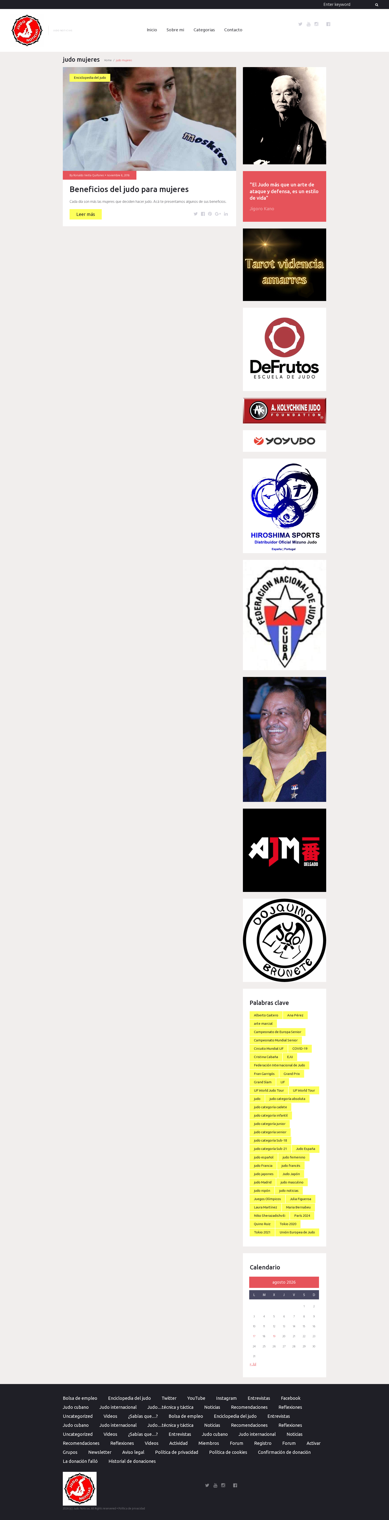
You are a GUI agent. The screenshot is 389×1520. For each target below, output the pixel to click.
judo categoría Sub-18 (270, 1140)
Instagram (226, 1398)
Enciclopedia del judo (90, 77)
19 (274, 1336)
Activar (314, 1443)
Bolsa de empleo (80, 1398)
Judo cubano (76, 1407)
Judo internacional (118, 1407)
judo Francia (263, 1165)
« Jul (253, 1364)
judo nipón (262, 1190)
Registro (262, 1443)
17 (254, 1336)
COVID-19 (300, 1048)
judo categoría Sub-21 (270, 1149)
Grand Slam (262, 1082)
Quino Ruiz (262, 1224)
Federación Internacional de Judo (279, 1065)
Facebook (291, 1398)
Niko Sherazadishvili (269, 1215)
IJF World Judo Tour (269, 1090)
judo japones (264, 1174)
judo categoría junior (269, 1124)
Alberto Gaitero (266, 1015)
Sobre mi (175, 30)
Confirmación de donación (284, 1452)
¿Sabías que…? (143, 1416)
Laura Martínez (265, 1207)
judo (257, 1099)
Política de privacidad (176, 1452)
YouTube (196, 1398)
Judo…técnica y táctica (170, 1407)
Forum (236, 1443)
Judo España (305, 1149)
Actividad (178, 1443)
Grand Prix (292, 1074)
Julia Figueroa (300, 1199)
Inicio (152, 30)
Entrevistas (259, 1398)
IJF (282, 1082)
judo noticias (289, 1190)
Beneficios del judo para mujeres (129, 189)
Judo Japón (291, 1174)
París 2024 (302, 1215)
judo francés (290, 1165)
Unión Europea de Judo (297, 1232)
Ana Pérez (295, 1015)
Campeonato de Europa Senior (277, 1032)
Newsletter (99, 1452)
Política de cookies (228, 1452)
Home (108, 60)
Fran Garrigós (264, 1074)
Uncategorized (78, 1416)
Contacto (233, 30)
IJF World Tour (304, 1090)
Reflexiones (290, 1407)
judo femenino (294, 1157)
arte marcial (263, 1023)
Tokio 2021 (262, 1232)
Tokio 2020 (288, 1224)
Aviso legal (133, 1452)
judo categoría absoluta (287, 1099)
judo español (264, 1157)
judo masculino (291, 1182)
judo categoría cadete (270, 1107)
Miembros (209, 1443)
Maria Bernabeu (298, 1207)
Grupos (70, 1452)
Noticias (212, 1407)
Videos (110, 1416)
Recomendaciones (249, 1407)
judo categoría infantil (271, 1115)
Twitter (169, 1398)
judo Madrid (262, 1182)
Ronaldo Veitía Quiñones (88, 175)
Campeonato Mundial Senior (276, 1040)
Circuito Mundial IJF (268, 1048)
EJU (290, 1057)
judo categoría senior (270, 1132)
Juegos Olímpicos (267, 1199)
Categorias (204, 30)
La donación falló (80, 1461)
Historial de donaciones (132, 1461)
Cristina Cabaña (266, 1057)
